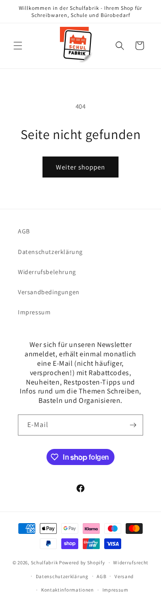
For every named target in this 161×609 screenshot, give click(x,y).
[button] (18, 45)
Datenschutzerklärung (50, 252)
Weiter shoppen (80, 167)
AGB (24, 231)
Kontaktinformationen (67, 590)
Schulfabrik (44, 562)
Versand (124, 576)
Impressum (34, 312)
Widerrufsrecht (130, 562)
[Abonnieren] (133, 425)
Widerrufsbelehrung (47, 272)
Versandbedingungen (49, 292)
